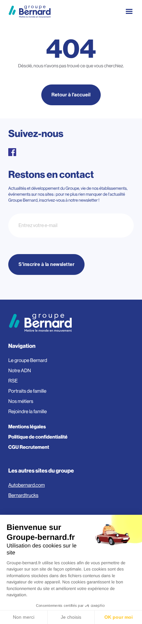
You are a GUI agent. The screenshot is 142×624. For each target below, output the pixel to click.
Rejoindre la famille (27, 411)
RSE (13, 380)
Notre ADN (19, 370)
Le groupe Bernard (27, 360)
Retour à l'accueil (71, 94)
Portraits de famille (27, 391)
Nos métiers (20, 401)
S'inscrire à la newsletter (46, 264)
